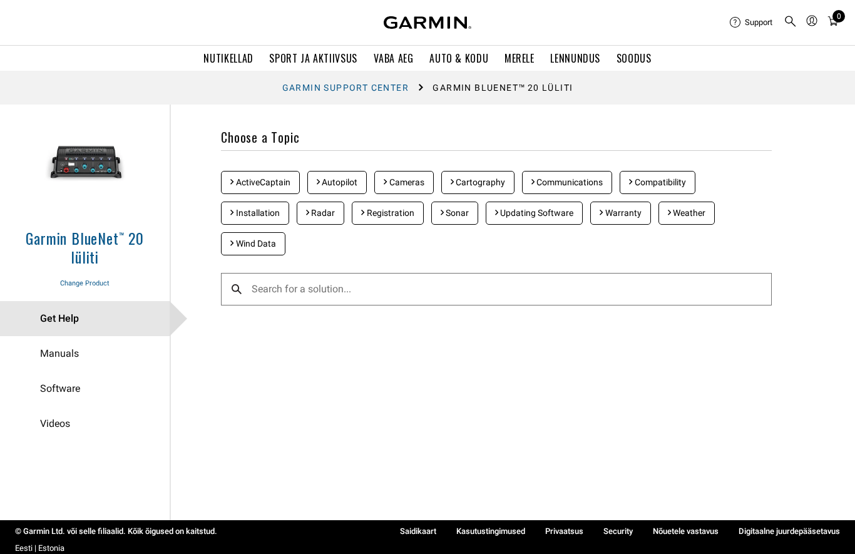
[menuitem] (752, 22)
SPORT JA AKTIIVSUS (313, 58)
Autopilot (338, 182)
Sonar (456, 213)
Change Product (85, 283)
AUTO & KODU (458, 58)
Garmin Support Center (345, 88)
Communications (569, 182)
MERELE (519, 58)
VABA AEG (394, 58)
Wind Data (255, 244)
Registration (389, 213)
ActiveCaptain (262, 182)
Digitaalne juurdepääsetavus (789, 531)
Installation (257, 213)
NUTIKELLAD (228, 58)
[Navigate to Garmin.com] (427, 22)
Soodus (634, 58)
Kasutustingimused (490, 531)
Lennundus (575, 58)
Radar (322, 213)
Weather (688, 213)
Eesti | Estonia (39, 548)
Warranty (622, 213)
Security (618, 531)
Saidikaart (418, 531)
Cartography (479, 182)
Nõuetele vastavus (686, 531)
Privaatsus (564, 531)
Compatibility (659, 182)
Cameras (405, 182)
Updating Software (535, 213)
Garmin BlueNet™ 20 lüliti (84, 247)
